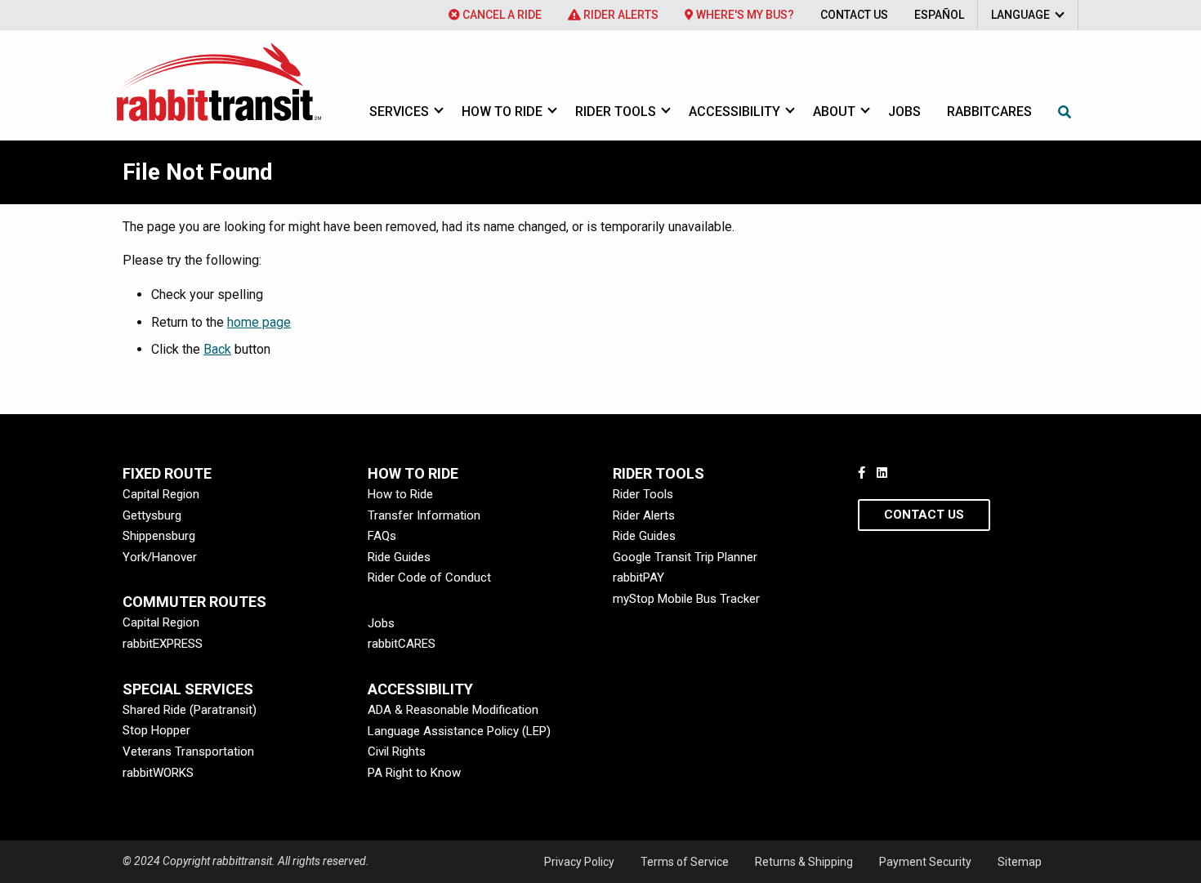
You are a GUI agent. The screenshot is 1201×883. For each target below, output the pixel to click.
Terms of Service (685, 861)
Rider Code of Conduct (429, 577)
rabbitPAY (638, 577)
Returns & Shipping (804, 861)
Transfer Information (424, 515)
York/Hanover (160, 557)
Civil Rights (397, 751)
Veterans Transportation (188, 751)
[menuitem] (495, 14)
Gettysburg (152, 515)
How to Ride (502, 111)
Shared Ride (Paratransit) (190, 709)
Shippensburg (159, 535)
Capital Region (161, 494)
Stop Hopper (156, 730)
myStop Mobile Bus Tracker (686, 598)
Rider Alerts (620, 14)
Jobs (904, 111)
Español (939, 14)
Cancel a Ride (501, 14)
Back (217, 349)
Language (1020, 14)
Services (399, 111)
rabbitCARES (401, 643)
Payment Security (925, 861)
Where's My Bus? (744, 14)
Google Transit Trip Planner (685, 557)
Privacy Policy (579, 861)
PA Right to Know (414, 772)
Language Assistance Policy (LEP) (459, 731)
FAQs (382, 535)
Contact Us (854, 14)
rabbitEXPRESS (163, 643)
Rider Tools (615, 111)
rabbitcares (989, 111)
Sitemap (1020, 861)
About (834, 111)
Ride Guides (399, 557)
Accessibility (734, 111)
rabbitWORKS (158, 772)
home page (259, 322)
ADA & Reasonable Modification (453, 709)
